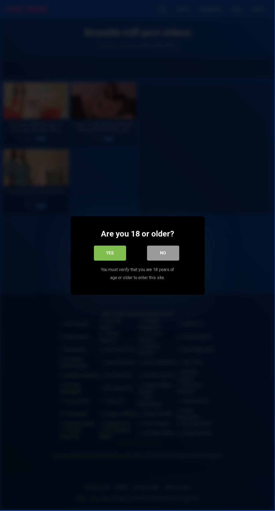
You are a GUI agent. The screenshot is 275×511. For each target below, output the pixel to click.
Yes (110, 252)
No (163, 252)
